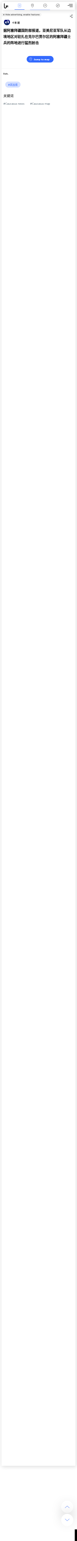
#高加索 (13, 84)
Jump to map (42, 59)
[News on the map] (7, 6)
